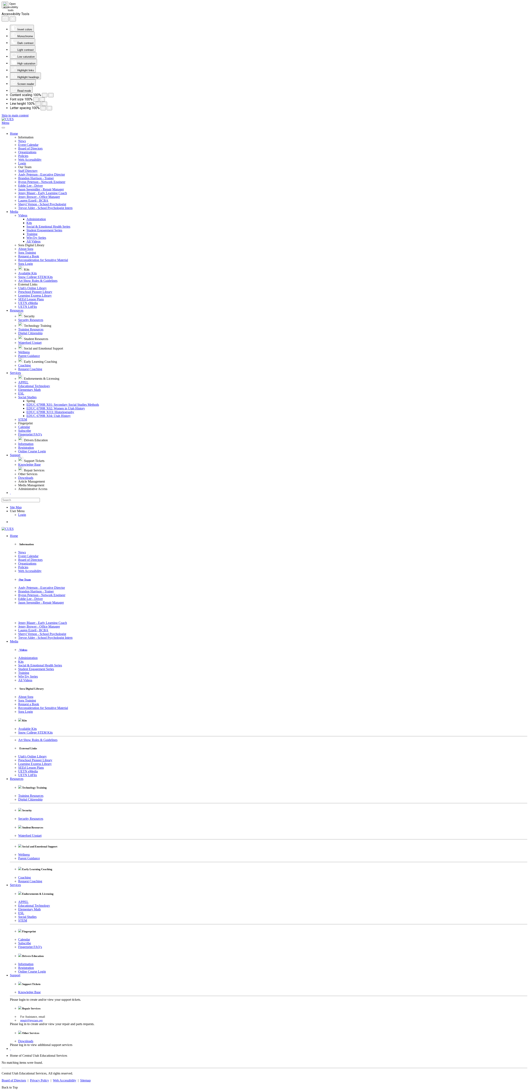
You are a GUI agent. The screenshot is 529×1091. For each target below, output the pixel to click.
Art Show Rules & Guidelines (37, 280)
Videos (22, 215)
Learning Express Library (35, 295)
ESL (21, 393)
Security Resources (30, 320)
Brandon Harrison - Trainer (36, 178)
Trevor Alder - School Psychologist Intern (45, 208)
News (22, 141)
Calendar (24, 427)
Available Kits (27, 273)
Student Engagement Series (44, 230)
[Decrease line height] (38, 104)
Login (22, 163)
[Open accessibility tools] (5, 5)
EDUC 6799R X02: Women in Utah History (55, 408)
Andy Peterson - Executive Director (41, 174)
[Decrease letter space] (43, 108)
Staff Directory (28, 171)
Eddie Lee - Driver (30, 185)
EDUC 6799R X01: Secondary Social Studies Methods (62, 404)
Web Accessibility (30, 159)
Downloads (25, 477)
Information (25, 444)
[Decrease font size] (36, 99)
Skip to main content (15, 115)
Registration (26, 447)
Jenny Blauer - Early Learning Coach (42, 193)
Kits (29, 223)
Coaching (24, 365)
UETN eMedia (28, 303)
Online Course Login (32, 451)
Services (15, 373)
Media (14, 211)
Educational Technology (34, 386)
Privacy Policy (39, 1080)
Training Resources (30, 329)
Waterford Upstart (30, 342)
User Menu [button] (17, 511)
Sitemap (85, 1080)
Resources (16, 310)
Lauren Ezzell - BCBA (33, 200)
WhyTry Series (36, 237)
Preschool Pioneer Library (35, 292)
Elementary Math (29, 389)
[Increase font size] (42, 99)
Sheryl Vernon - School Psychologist (42, 204)
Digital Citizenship (30, 333)
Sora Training (27, 252)
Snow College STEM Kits (35, 277)
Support (15, 455)
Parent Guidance (29, 356)
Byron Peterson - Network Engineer (41, 182)
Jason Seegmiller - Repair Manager (41, 189)
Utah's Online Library (32, 288)
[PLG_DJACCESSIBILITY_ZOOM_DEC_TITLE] (44, 95)
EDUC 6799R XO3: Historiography (50, 412)
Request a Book (28, 256)
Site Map (16, 507)
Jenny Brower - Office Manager (39, 197)
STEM (22, 419)
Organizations (27, 152)
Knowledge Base (29, 464)
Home (14, 133)
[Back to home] (8, 119)
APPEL (23, 382)
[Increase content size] (51, 95)
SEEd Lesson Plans (31, 299)
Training (31, 234)
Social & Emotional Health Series (48, 226)
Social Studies (27, 397)
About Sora (25, 249)
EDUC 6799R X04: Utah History (48, 416)
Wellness (24, 352)
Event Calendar (28, 144)
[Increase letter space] (49, 108)
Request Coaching (30, 369)
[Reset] (5, 18)
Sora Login (25, 263)
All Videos (33, 241)
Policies (23, 156)
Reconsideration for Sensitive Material (43, 260)
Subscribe (24, 430)
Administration (36, 219)
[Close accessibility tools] (13, 19)
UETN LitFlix (27, 306)
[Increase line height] (44, 104)
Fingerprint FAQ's (30, 434)
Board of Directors (30, 148)
